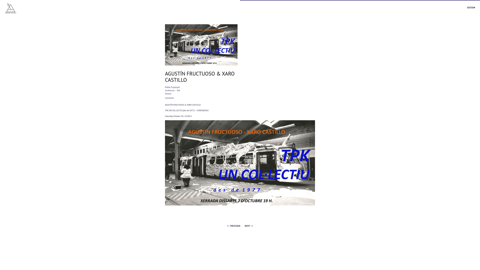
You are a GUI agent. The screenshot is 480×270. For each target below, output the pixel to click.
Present (168, 93)
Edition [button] (471, 8)
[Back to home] (10, 7)
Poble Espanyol (172, 87)
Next (247, 226)
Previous (235, 226)
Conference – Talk (172, 90)
